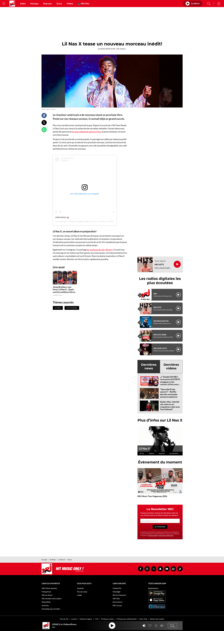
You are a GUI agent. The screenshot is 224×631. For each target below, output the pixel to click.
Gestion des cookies (157, 619)
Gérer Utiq (143, 619)
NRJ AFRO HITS (160, 348)
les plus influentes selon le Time (86, 131)
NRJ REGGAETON (161, 321)
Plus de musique (172, 625)
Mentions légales (86, 619)
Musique (34, 3)
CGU (96, 619)
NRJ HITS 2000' (160, 334)
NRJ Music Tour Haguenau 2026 (152, 496)
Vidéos (70, 3)
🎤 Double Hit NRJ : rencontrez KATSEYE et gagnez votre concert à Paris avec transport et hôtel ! (170, 381)
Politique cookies (107, 619)
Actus (59, 3)
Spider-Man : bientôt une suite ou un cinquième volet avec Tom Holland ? (170, 405)
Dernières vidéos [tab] (171, 366)
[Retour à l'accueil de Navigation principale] (12, 3)
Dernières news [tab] (149, 366)
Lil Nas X (81, 221)
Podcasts (47, 3)
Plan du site (64, 619)
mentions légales (153, 535)
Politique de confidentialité (126, 619)
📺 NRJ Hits (83, 3)
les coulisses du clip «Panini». (100, 249)
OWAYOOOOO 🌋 (62, 217)
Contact (74, 619)
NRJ (155, 293)
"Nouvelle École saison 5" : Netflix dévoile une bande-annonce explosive (169, 393)
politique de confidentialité (166, 535)
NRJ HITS (159, 264)
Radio (23, 3)
